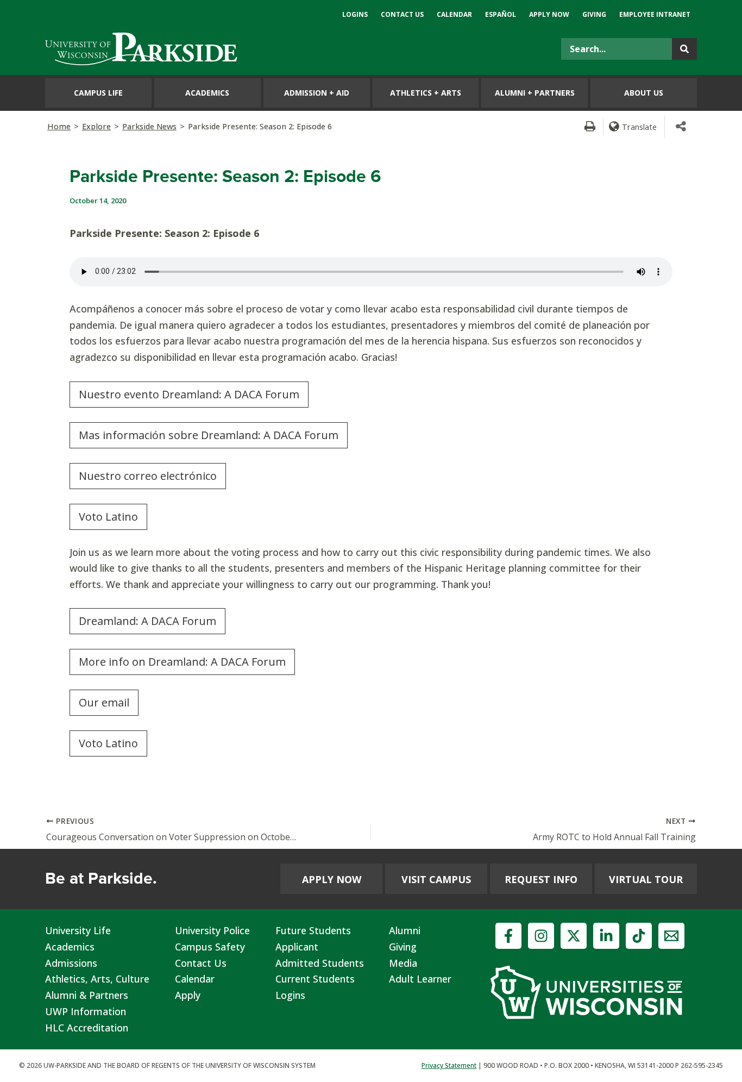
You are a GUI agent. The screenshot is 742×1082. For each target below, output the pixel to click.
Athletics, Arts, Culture (97, 978)
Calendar (195, 978)
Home (59, 126)
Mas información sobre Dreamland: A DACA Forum (208, 435)
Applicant (296, 946)
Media (403, 963)
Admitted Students (319, 963)
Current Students (315, 978)
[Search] (684, 49)
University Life (78, 930)
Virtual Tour (646, 879)
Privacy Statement (449, 1065)
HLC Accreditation (86, 1027)
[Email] (671, 936)
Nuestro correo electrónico (148, 475)
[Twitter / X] (574, 936)
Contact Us (201, 963)
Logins (290, 995)
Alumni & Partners (86, 995)
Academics (70, 946)
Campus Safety (210, 946)
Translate (639, 126)
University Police (212, 930)
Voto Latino (108, 516)
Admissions (71, 963)
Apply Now (331, 879)
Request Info (541, 879)
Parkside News (149, 126)
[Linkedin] (606, 936)
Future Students (313, 930)
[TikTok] (639, 936)
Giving (403, 946)
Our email (104, 702)
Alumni (404, 930)
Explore (96, 126)
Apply (187, 995)
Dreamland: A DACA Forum (147, 621)
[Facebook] (508, 936)
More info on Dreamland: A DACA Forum (182, 661)
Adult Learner (420, 978)
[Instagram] (541, 936)
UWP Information (85, 1011)
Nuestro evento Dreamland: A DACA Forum (189, 394)
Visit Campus (436, 879)
